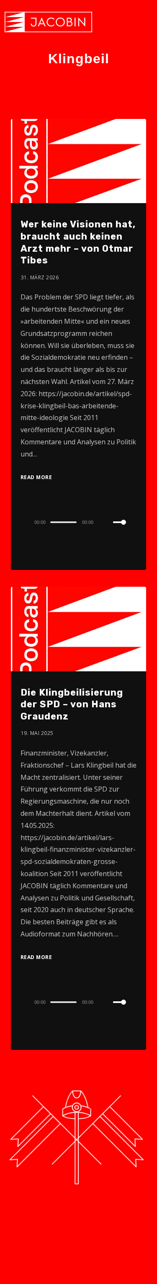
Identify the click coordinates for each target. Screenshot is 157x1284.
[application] (78, 521)
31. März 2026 (40, 277)
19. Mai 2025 (37, 733)
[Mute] (106, 522)
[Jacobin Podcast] (48, 22)
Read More (36, 477)
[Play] (18, 522)
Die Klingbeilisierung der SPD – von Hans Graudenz (72, 704)
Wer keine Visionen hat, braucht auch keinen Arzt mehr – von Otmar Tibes (78, 242)
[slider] (124, 528)
